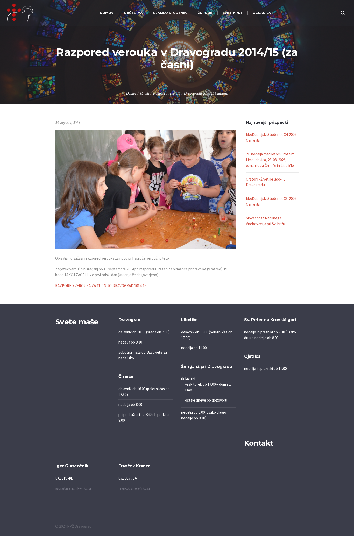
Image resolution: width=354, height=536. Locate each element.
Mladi (144, 93)
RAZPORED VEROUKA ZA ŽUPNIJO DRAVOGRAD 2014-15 (100, 285)
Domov (131, 93)
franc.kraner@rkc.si (134, 488)
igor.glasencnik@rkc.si (73, 488)
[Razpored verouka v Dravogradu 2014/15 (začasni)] (145, 188)
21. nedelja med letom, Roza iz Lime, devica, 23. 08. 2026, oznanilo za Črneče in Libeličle (270, 160)
